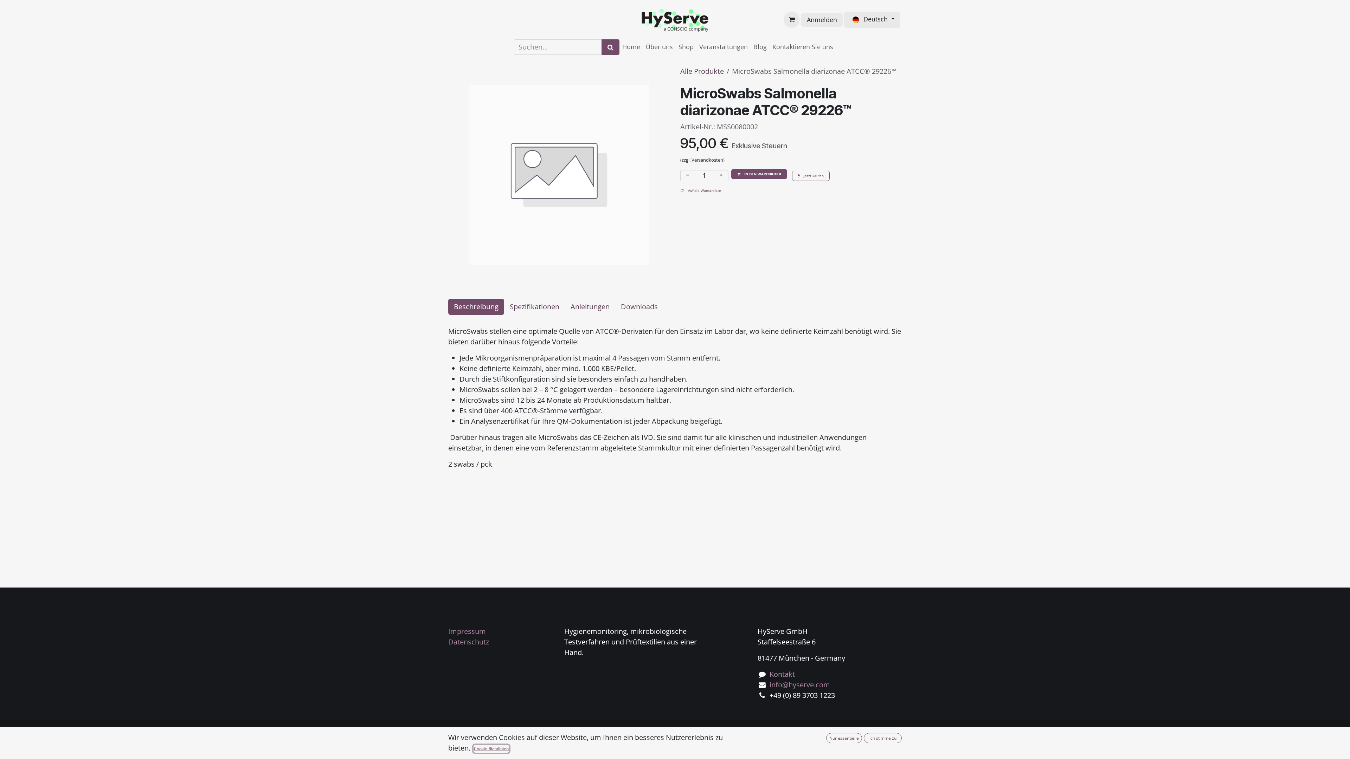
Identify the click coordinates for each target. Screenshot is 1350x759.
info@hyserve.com (800, 684)
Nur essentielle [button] (844, 738)
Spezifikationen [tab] (534, 306)
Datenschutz (468, 642)
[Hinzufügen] (721, 175)
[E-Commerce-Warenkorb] (792, 20)
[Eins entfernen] (687, 175)
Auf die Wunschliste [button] (704, 190)
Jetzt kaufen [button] (813, 175)
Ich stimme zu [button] (882, 738)
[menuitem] (631, 46)
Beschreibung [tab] (476, 306)
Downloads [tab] (639, 306)
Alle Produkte (702, 71)
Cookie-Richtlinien (491, 749)
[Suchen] (610, 47)
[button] (759, 174)
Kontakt (782, 674)
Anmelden (822, 19)
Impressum (467, 631)
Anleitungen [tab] (590, 306)
